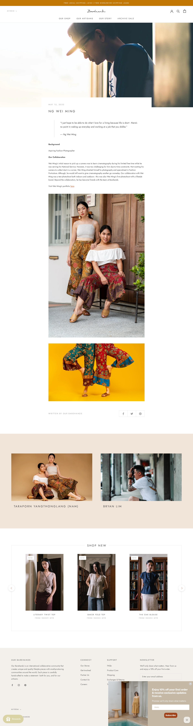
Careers (84, 684)
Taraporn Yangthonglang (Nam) (46, 506)
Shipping (111, 675)
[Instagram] (19, 685)
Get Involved (86, 670)
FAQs (109, 665)
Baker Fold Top (97, 614)
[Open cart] (184, 11)
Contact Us (85, 679)
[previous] (11, 588)
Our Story (105, 18)
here (72, 186)
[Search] (178, 11)
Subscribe (171, 715)
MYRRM (11, 11)
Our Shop (65, 18)
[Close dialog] (190, 683)
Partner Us (85, 675)
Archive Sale (126, 18)
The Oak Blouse (148, 614)
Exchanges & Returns (115, 679)
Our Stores (85, 665)
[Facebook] (12, 685)
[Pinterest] (25, 685)
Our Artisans (85, 18)
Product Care (112, 670)
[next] (181, 588)
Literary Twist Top (44, 614)
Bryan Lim (112, 506)
